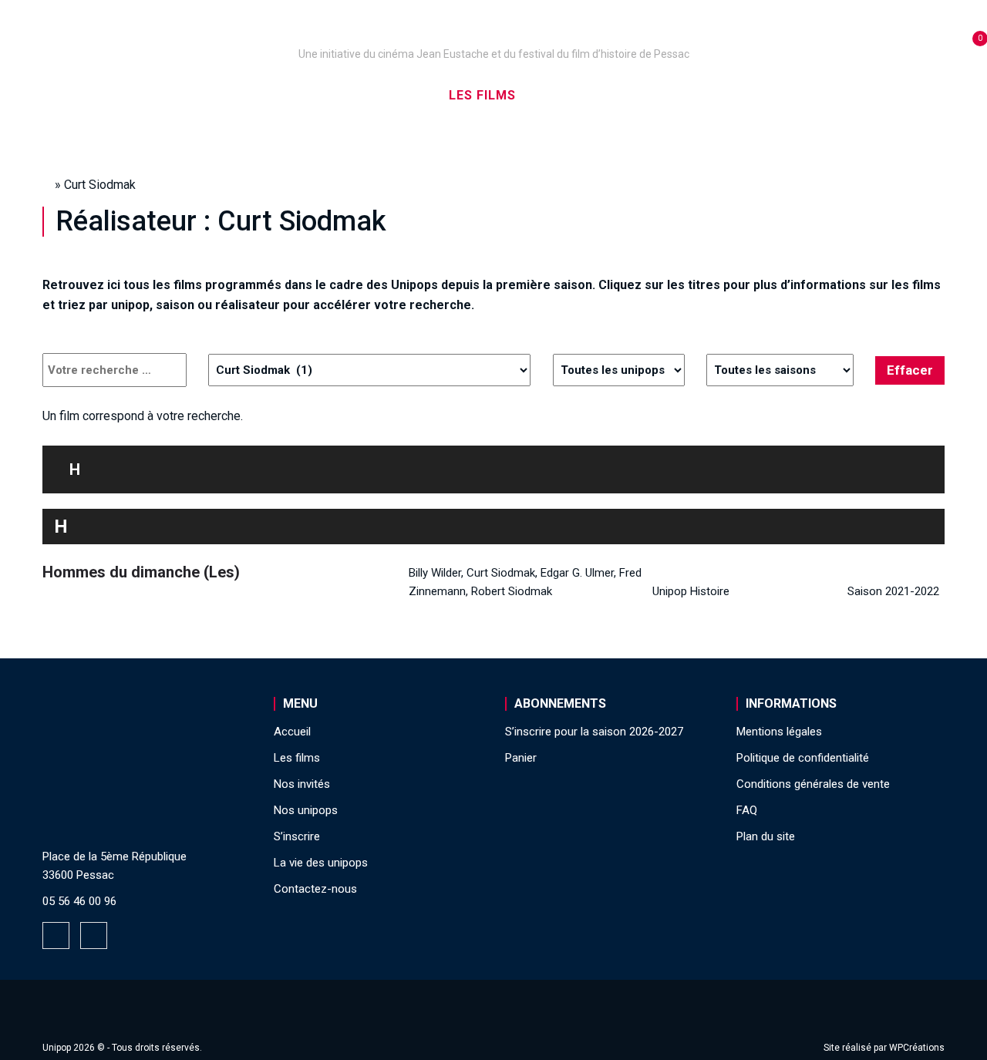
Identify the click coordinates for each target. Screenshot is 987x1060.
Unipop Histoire (690, 591)
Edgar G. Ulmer (577, 573)
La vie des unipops (815, 95)
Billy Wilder (435, 573)
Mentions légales (779, 732)
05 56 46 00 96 (79, 901)
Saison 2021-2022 (893, 591)
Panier (521, 758)
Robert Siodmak (511, 591)
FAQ (746, 810)
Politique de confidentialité (802, 758)
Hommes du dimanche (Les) (141, 572)
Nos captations (364, 95)
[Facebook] (55, 935)
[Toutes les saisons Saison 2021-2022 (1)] (780, 370)
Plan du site (765, 836)
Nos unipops (233, 95)
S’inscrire (687, 95)
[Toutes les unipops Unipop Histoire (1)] (619, 370)
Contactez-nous (315, 889)
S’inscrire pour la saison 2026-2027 (594, 732)
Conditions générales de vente (813, 784)
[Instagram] (93, 935)
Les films (482, 95)
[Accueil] (493, 32)
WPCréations (917, 1047)
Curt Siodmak (501, 573)
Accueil (134, 95)
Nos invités (583, 95)
